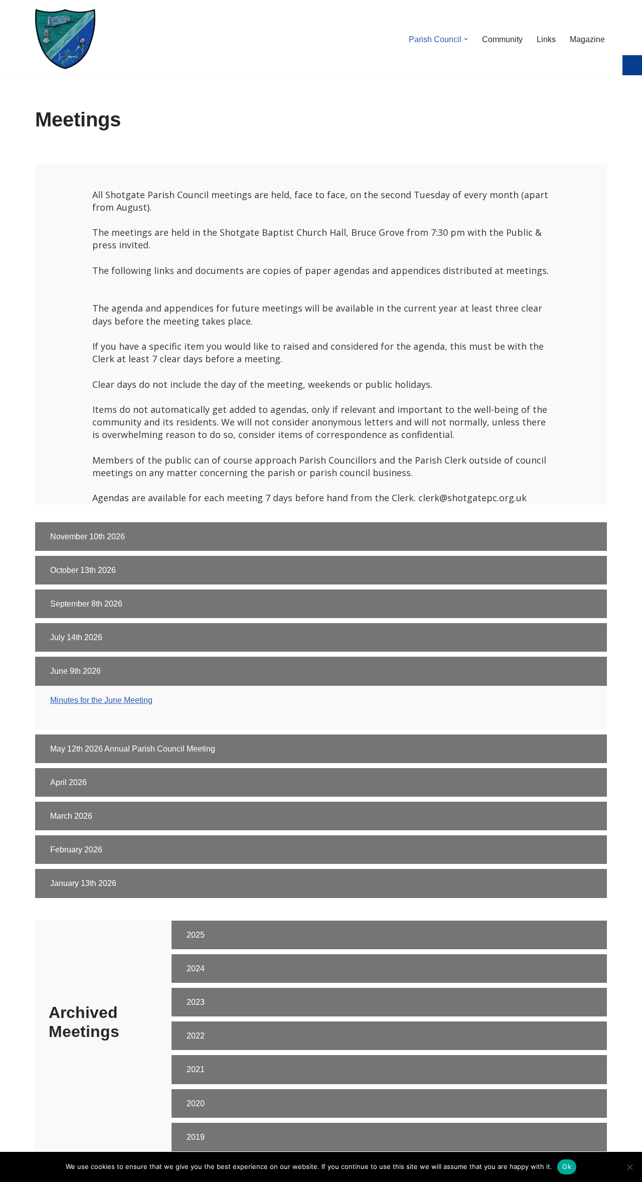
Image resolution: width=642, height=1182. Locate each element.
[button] (466, 39)
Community (502, 39)
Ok (566, 1166)
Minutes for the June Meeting (101, 700)
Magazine (587, 39)
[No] (629, 1167)
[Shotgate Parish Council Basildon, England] (65, 39)
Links (546, 39)
